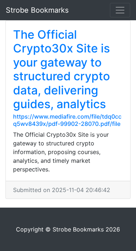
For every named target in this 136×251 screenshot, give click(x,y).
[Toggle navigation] (120, 10)
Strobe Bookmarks (37, 10)
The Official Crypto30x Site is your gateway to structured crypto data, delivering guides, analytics (61, 69)
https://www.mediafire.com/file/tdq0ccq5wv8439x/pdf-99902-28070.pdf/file (67, 120)
